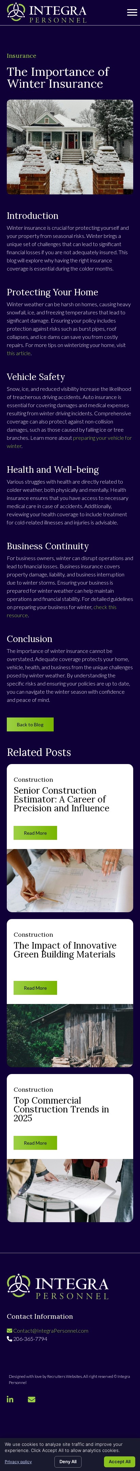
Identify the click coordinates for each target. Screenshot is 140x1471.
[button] (30, 724)
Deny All (67, 1461)
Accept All (119, 1461)
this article (19, 353)
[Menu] (132, 12)
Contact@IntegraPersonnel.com (50, 1330)
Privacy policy (18, 1461)
